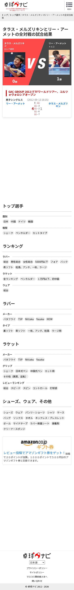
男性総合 (15, 261)
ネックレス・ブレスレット (49, 418)
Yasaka (40, 319)
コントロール (40, 388)
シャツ (51, 412)
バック (64, 261)
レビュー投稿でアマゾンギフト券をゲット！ (34, 453)
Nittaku (29, 319)
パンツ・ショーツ (35, 412)
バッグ (7, 418)
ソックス (18, 418)
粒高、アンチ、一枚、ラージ (31, 267)
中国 (13, 221)
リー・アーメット (15, 103)
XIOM (49, 319)
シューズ (8, 412)
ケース (60, 412)
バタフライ (9, 319)
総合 (5, 261)
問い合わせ (37, 580)
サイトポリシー (37, 572)
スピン (26, 388)
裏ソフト (8, 330)
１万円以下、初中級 (48, 279)
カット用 (50, 371)
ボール (7, 423)
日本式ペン (22, 371)
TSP (20, 319)
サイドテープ (20, 423)
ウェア (19, 412)
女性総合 (28, 261)
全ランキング (10, 279)
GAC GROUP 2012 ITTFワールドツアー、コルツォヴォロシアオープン (38, 93)
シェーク (8, 233)
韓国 (30, 221)
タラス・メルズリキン (58, 105)
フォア (54, 261)
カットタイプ (40, 233)
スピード (15, 388)
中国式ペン (36, 371)
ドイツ (21, 221)
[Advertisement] (37, 158)
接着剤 (55, 423)
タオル (29, 418)
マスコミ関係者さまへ (37, 576)
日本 (5, 221)
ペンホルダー (23, 233)
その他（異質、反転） (15, 376)
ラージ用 (56, 330)
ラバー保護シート (39, 423)
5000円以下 (41, 261)
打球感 (53, 388)
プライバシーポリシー (37, 568)
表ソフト (8, 267)
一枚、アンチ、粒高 (38, 330)
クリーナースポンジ (14, 429)
